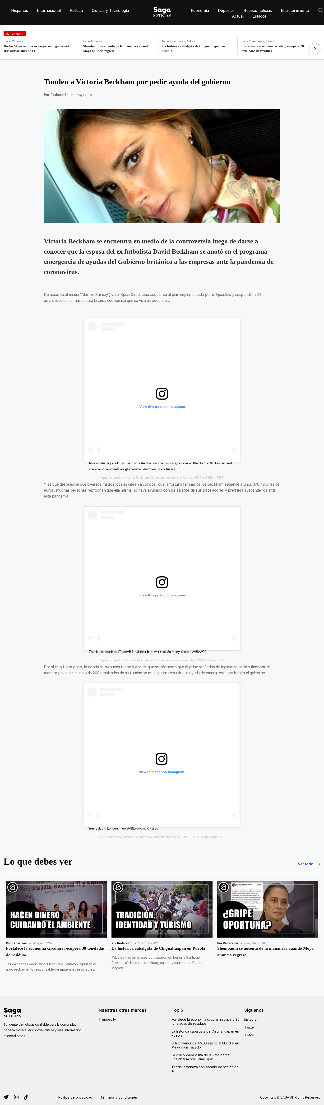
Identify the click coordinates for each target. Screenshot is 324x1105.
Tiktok (249, 1035)
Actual (238, 16)
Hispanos (19, 10)
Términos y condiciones (119, 1097)
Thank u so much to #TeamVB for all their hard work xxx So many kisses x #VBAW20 (147, 652)
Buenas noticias (258, 10)
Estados (260, 16)
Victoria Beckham (137, 477)
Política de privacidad (75, 1097)
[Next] (314, 48)
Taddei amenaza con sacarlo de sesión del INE (205, 1069)
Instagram (251, 1019)
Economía (200, 10)
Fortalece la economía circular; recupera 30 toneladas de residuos (205, 1021)
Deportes (226, 10)
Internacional (49, 10)
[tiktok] (26, 1097)
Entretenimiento (295, 10)
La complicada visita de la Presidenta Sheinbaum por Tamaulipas (200, 1057)
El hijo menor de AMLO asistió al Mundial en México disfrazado (205, 1045)
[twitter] (16, 1097)
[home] (162, 11)
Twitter (249, 1027)
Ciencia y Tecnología (110, 10)
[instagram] (6, 1097)
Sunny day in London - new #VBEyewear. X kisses (123, 828)
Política (76, 10)
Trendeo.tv (107, 1019)
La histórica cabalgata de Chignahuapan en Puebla (205, 1033)
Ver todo (305, 864)
